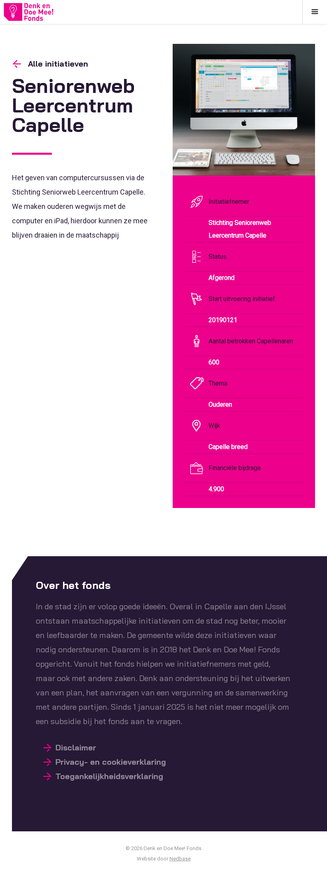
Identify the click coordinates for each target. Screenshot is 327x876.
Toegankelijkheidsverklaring (109, 776)
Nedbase (180, 859)
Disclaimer (75, 747)
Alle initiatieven (58, 64)
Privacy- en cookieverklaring (110, 762)
